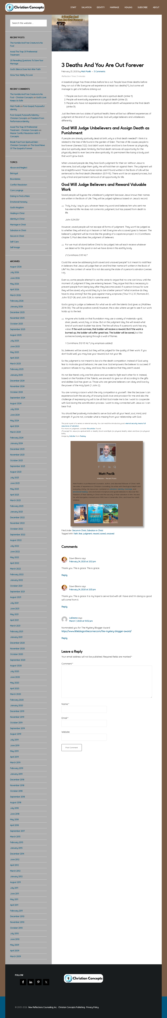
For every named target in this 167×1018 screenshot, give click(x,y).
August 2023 (15, 472)
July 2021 (14, 603)
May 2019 (14, 751)
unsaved (110, 533)
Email (64, 718)
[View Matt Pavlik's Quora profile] (115, 467)
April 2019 (14, 757)
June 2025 (15, 346)
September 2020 (17, 660)
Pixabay (83, 436)
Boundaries (15, 179)
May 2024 (14, 420)
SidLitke (72, 436)
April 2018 (14, 825)
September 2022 (17, 534)
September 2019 (17, 728)
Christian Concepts (24, 7)
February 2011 (16, 910)
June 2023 (15, 483)
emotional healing (80, 492)
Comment (67, 663)
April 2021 (14, 620)
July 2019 (14, 739)
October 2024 (16, 392)
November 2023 (17, 454)
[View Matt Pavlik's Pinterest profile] (104, 467)
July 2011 (14, 888)
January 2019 (16, 774)
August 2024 (15, 403)
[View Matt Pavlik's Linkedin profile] (109, 467)
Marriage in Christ (18, 224)
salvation (113, 489)
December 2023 (17, 449)
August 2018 (15, 802)
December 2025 (17, 312)
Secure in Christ (79, 530)
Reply (64, 575)
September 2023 (17, 466)
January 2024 (16, 443)
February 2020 (17, 700)
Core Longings (16, 190)
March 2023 (15, 500)
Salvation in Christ (95, 530)
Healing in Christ (17, 213)
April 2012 (14, 865)
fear (80, 533)
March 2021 (15, 625)
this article (91, 428)
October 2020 (16, 654)
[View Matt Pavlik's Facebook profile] (99, 467)
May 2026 (14, 284)
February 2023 (16, 506)
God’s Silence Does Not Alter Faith (25, 69)
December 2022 (17, 517)
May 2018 (14, 819)
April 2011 (14, 905)
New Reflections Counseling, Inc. (42, 1007)
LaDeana (73, 618)
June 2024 (15, 415)
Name (65, 704)
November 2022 (17, 523)
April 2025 (14, 358)
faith (76, 533)
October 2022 (16, 529)
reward (96, 533)
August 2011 (15, 882)
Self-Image (15, 247)
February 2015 (16, 842)
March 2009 (15, 956)
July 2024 (14, 409)
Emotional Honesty (18, 202)
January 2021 (16, 637)
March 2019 (15, 762)
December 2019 (17, 711)
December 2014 (17, 853)
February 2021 (16, 631)
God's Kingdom (17, 207)
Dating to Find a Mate (20, 196)
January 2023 (16, 511)
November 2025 (17, 318)
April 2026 (14, 289)
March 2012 (15, 871)
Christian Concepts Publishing (71, 1007)
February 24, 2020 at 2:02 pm (82, 561)
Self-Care (14, 241)
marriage (128, 489)
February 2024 (16, 437)
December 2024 (17, 380)
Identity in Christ (17, 219)
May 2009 (14, 945)
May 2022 (14, 557)
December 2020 (17, 643)
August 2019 (15, 734)
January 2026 (16, 306)
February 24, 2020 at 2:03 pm (82, 589)
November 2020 (17, 648)
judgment (87, 533)
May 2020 (14, 682)
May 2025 (14, 352)
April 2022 (14, 563)
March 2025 (15, 363)
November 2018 (17, 785)
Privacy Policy (92, 1007)
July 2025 (14, 340)
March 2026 (15, 295)
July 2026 (14, 272)
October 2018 (16, 791)
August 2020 (16, 665)
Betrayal (14, 173)
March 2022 (15, 568)
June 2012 (14, 859)
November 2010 (17, 922)
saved (103, 533)
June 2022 (15, 551)
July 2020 (14, 671)
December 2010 (17, 916)
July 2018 (14, 808)
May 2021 (14, 614)
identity (121, 489)
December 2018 (17, 779)
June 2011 (14, 893)
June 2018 (14, 814)
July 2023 (14, 477)
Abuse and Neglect (18, 167)
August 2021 (15, 597)
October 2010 (16, 928)
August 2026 (15, 266)
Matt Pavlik (107, 473)
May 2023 (14, 489)
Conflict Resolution (18, 184)
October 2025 (16, 323)
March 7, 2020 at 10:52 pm (81, 621)
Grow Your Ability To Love (21, 75)
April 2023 (14, 494)
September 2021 (17, 591)
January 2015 (16, 848)
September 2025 (17, 329)
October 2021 (16, 586)
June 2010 (14, 939)
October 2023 (16, 460)
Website (65, 732)
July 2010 (14, 933)
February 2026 (16, 301)
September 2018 (17, 796)
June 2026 (15, 278)
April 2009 (14, 950)
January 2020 (16, 705)
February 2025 (16, 369)
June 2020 (15, 677)
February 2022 (16, 574)
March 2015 (15, 836)
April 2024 (14, 426)
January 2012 (16, 876)
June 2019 (14, 745)
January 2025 (16, 375)
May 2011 (14, 899)
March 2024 (15, 432)
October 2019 (16, 722)
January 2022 (16, 580)
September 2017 (17, 831)
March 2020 (15, 694)
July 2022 (14, 546)
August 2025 (16, 335)
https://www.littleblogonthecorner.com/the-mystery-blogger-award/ (96, 631)
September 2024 (17, 397)
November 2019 (17, 717)
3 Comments (99, 71)
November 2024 (17, 386)
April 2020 (14, 688)
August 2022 (16, 540)
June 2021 (14, 608)
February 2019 (16, 768)
